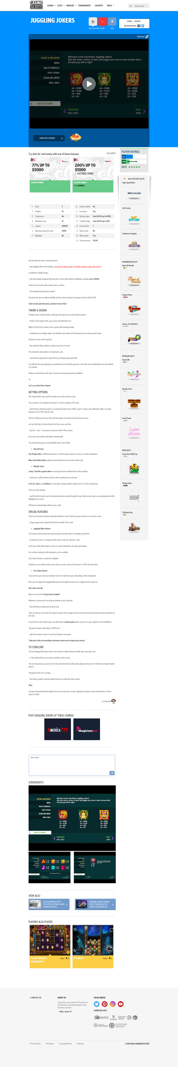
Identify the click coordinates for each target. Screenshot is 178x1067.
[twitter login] (142, 25)
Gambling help (100, 1010)
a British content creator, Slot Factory (88, 266)
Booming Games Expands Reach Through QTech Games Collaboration (99, 904)
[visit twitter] (97, 1004)
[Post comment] (111, 773)
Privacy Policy (36, 1043)
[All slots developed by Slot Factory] (76, 138)
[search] (130, 6)
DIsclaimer (50, 1043)
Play (134, 193)
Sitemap (81, 1043)
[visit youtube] (121, 1004)
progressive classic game (63, 266)
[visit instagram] (113, 1004)
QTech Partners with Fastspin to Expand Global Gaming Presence (54, 904)
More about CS (65, 1011)
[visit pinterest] (105, 1004)
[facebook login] (138, 25)
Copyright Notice (66, 1043)
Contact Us (36, 997)
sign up (137, 21)
